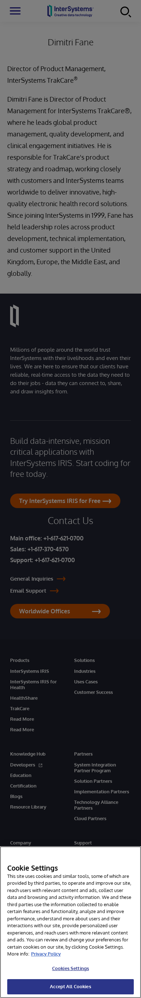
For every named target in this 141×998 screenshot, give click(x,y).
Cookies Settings (70, 968)
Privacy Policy (46, 954)
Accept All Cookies (70, 986)
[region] (70, 922)
